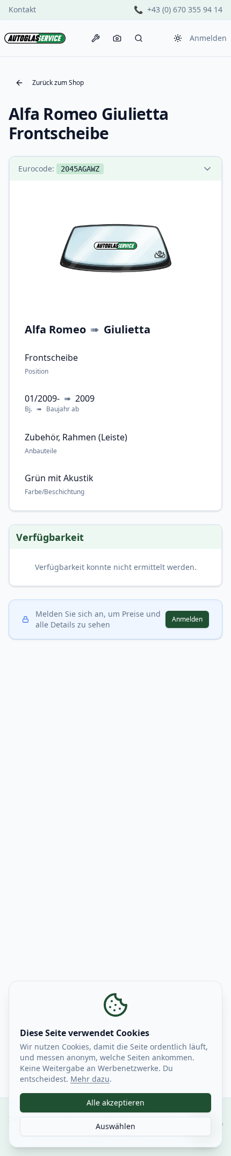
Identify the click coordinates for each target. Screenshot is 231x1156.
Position (36, 371)
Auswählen (115, 1126)
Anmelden (208, 38)
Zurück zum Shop (58, 82)
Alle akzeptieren (115, 1102)
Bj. (28, 409)
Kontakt (22, 9)
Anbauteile (41, 450)
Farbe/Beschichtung (54, 491)
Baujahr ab (62, 409)
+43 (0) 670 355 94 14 (184, 9)
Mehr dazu (90, 1079)
